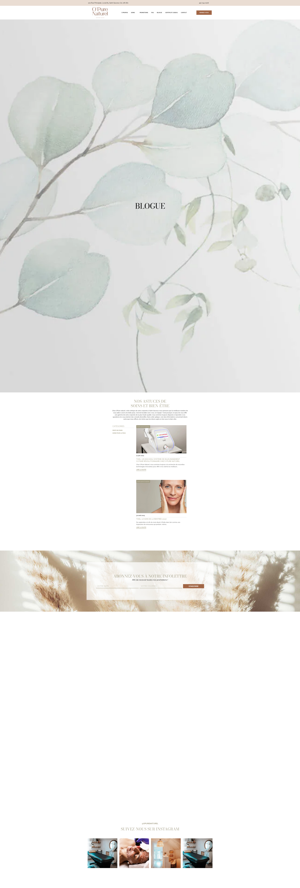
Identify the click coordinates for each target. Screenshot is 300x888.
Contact (184, 12)
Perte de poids (117, 430)
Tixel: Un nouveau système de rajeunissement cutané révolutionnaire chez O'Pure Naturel (158, 460)
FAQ (152, 12)
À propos (125, 12)
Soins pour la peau (119, 433)
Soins (133, 12)
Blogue (159, 12)
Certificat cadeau (171, 12)
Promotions (144, 12)
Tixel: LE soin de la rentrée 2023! (151, 519)
